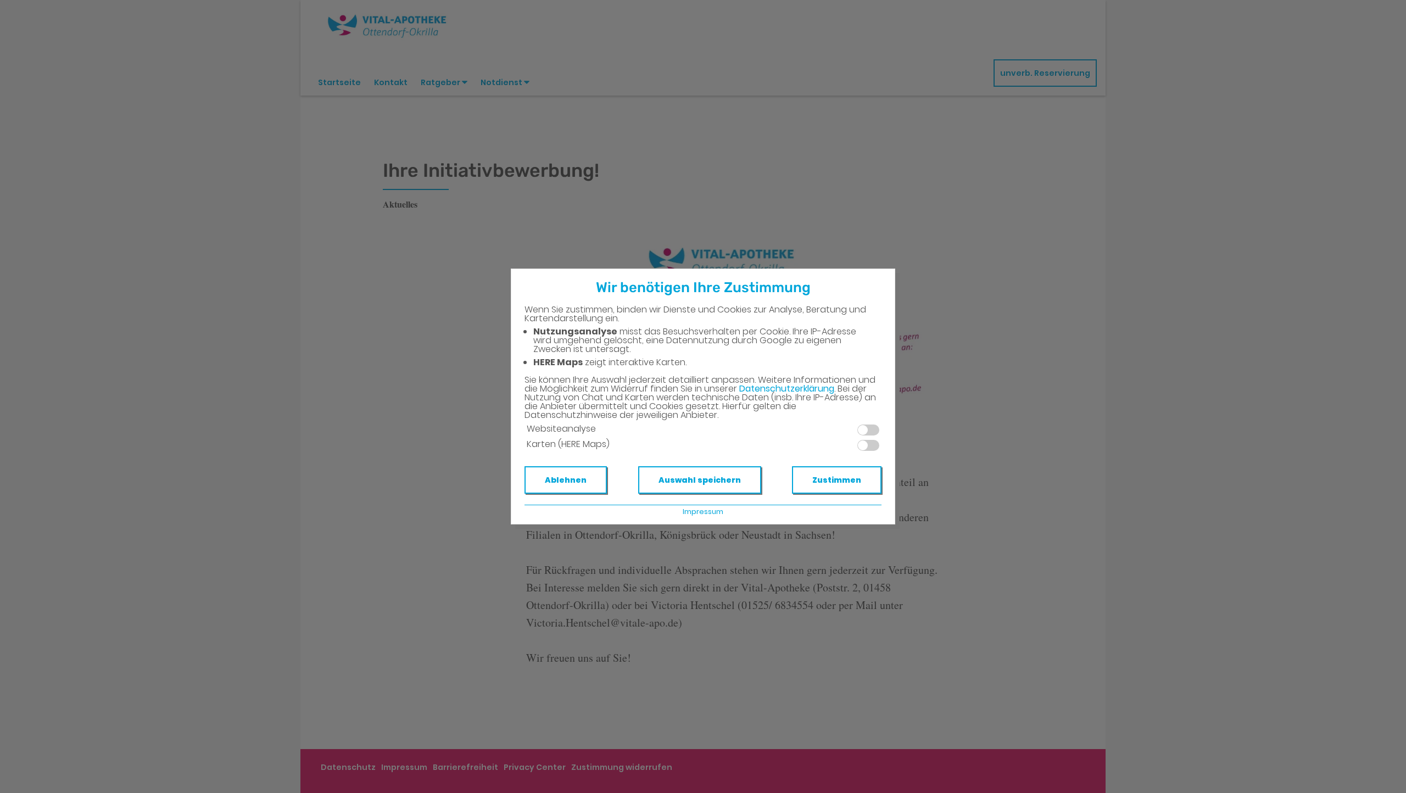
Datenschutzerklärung (786, 388)
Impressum (703, 511)
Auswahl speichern (700, 479)
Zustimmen (836, 479)
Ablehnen (566, 479)
